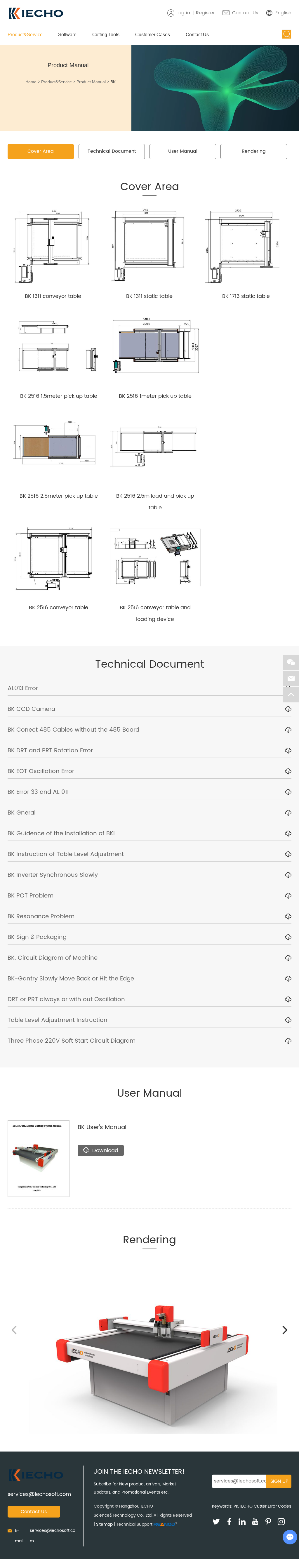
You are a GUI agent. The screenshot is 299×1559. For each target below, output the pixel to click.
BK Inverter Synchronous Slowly (53, 875)
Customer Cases (152, 34)
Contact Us (245, 13)
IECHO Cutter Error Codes (265, 1506)
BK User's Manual (102, 1127)
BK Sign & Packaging (37, 937)
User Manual (182, 151)
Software (67, 34)
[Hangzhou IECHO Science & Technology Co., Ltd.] (36, 14)
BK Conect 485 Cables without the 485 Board (73, 730)
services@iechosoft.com (39, 1494)
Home (30, 81)
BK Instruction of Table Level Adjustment (66, 854)
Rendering (254, 151)
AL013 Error (23, 688)
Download (105, 1150)
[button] (285, 1330)
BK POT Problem (30, 896)
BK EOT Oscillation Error (41, 771)
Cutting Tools (105, 34)
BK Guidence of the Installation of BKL (62, 833)
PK (236, 1506)
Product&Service (25, 34)
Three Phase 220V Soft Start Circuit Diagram (71, 1041)
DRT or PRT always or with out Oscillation (66, 999)
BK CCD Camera (31, 709)
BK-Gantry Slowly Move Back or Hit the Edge (71, 979)
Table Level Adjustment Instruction (57, 1020)
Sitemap (104, 1524)
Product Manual (91, 81)
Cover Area (40, 151)
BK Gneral (22, 813)
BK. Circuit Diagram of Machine (53, 958)
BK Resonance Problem (41, 916)
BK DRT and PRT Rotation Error (50, 751)
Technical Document (112, 151)
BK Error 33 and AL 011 (38, 792)
